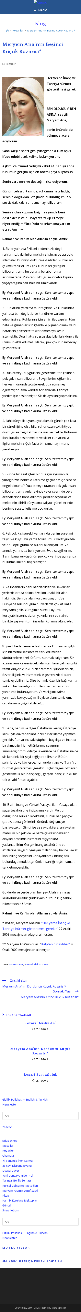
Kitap (5, 1195)
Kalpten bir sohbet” (55, 944)
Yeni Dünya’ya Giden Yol (17, 1175)
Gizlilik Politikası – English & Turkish (25, 1099)
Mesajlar (7, 1145)
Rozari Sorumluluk (40, 1074)
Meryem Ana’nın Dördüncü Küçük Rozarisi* (40, 1051)
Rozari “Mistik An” (40, 1023)
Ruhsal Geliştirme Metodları (20, 1185)
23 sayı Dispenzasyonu (17, 1165)
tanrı (45, 964)
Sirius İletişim (10, 1210)
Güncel (6, 1205)
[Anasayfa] (7, 30)
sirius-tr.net (9, 1141)
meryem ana (16, 964)
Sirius (37, 964)
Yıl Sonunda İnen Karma (17, 1161)
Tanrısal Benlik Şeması (16, 1180)
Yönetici (7, 1127)
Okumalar (8, 1155)
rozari (29, 964)
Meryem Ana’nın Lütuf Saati (20, 1190)
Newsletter (9, 1104)
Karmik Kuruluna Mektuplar (19, 1200)
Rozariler (11, 64)
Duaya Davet (10, 1170)
